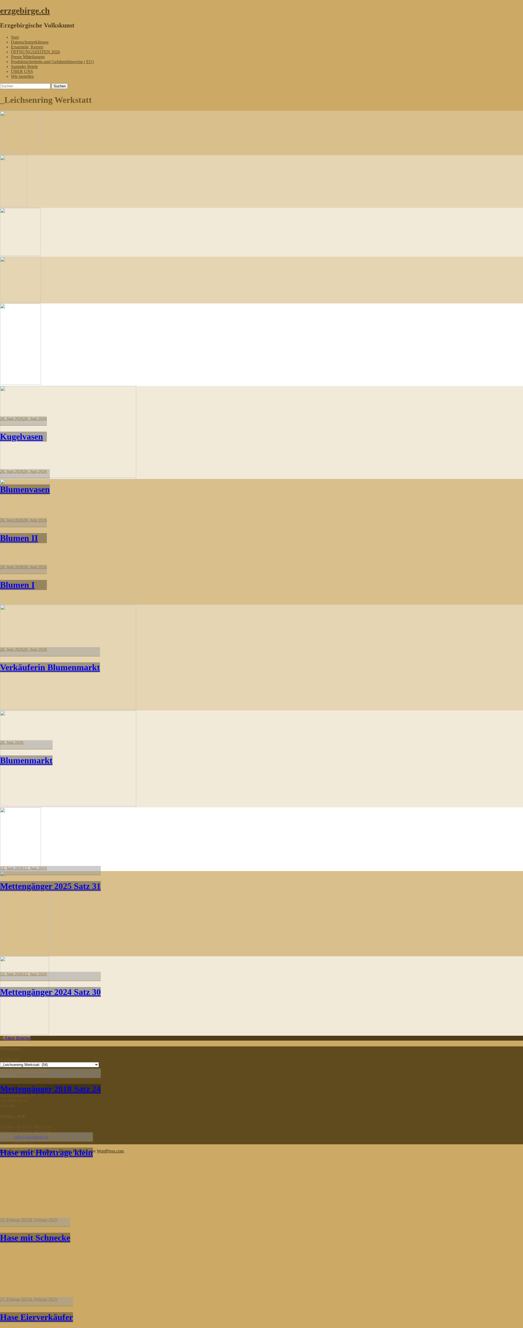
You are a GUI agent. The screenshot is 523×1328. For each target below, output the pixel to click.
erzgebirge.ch (25, 11)
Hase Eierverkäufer (36, 1317)
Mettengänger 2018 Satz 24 (50, 1089)
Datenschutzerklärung (29, 42)
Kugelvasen (21, 436)
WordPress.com (110, 1151)
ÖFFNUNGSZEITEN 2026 (35, 52)
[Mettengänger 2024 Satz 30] (68, 708)
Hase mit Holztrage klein (46, 1152)
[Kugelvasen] (20, 152)
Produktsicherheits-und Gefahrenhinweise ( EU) (52, 61)
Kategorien (9, 1059)
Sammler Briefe (24, 66)
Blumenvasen (25, 489)
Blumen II (19, 538)
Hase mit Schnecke (35, 1238)
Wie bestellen (22, 76)
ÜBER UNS (22, 71)
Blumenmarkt (26, 760)
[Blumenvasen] (13, 205)
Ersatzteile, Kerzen (27, 47)
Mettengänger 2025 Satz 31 (50, 886)
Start (15, 37)
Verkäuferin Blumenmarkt (50, 667)
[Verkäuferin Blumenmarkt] (20, 383)
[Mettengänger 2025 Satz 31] (68, 602)
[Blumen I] (20, 301)
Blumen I (17, 585)
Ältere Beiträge (17, 1038)
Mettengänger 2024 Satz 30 (50, 992)
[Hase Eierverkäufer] (24, 1033)
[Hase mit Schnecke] (24, 953)
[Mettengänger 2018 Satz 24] (68, 805)
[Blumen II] (20, 254)
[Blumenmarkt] (68, 476)
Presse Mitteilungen (28, 56)
